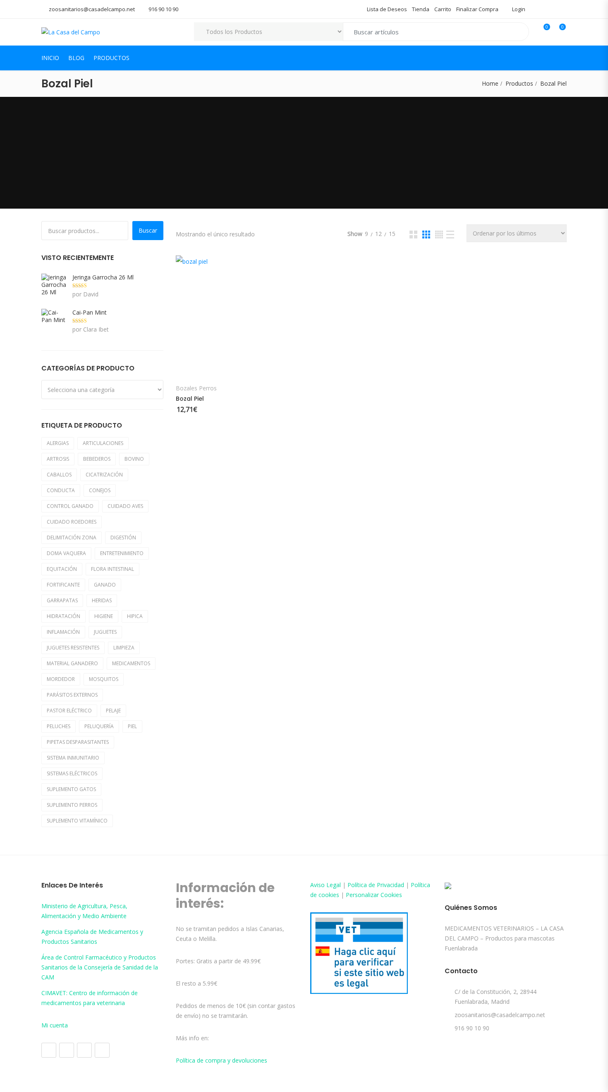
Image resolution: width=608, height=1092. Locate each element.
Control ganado (70, 506)
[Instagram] (66, 1050)
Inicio (50, 58)
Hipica (135, 616)
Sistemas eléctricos (72, 773)
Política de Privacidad (375, 885)
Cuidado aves (125, 506)
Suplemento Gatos (71, 789)
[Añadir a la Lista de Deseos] (191, 367)
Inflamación (63, 631)
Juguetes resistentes (73, 647)
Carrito (442, 9)
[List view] (450, 234)
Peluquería (99, 726)
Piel (132, 726)
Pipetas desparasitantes (78, 742)
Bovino (134, 458)
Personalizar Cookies (374, 895)
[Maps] (84, 1050)
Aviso (318, 885)
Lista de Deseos (387, 9)
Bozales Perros (196, 388)
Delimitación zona (71, 537)
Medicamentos (131, 663)
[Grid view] (413, 234)
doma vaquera (66, 553)
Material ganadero (72, 663)
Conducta (61, 490)
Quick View (185, 265)
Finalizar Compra (477, 9)
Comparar (284, 367)
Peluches (58, 726)
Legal (333, 885)
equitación (62, 568)
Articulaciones (103, 443)
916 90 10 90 (163, 9)
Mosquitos (103, 679)
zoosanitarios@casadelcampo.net (92, 9)
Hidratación (63, 616)
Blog (76, 58)
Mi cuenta (54, 1025)
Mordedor (61, 679)
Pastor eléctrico (69, 710)
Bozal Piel (190, 398)
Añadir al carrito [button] (237, 366)
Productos (111, 58)
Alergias (58, 443)
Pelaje (113, 710)
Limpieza (123, 647)
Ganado (105, 584)
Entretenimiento (122, 553)
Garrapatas (62, 600)
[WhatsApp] (102, 1050)
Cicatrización (104, 474)
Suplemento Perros (72, 804)
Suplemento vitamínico (77, 820)
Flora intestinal (112, 568)
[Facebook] (48, 1050)
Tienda (420, 9)
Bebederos (96, 458)
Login (518, 9)
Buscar (148, 230)
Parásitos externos (72, 694)
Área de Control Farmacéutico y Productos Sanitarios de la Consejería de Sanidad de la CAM (99, 967)
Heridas (102, 600)
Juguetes (105, 631)
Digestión (123, 537)
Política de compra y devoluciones (221, 1060)
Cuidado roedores (71, 521)
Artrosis (58, 458)
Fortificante (63, 584)
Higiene (103, 616)
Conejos (99, 490)
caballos (59, 474)
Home (490, 83)
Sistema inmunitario (73, 757)
